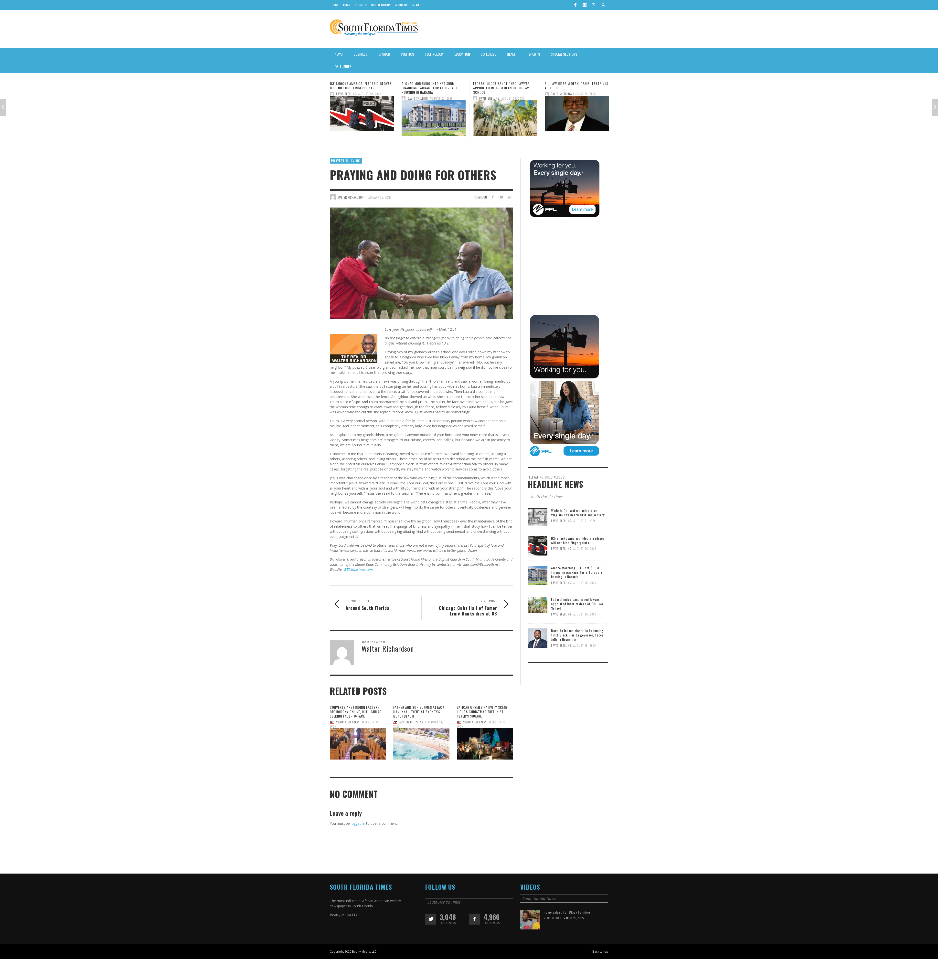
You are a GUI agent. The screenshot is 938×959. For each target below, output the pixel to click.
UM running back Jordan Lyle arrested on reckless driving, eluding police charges (570, 88)
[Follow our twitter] (430, 934)
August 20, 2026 (369, 98)
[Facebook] (575, 5)
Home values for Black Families (567, 927)
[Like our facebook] (474, 934)
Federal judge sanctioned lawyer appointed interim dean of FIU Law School (430, 88)
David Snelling (346, 98)
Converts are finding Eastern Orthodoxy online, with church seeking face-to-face (357, 726)
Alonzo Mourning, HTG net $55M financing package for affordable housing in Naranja (359, 88)
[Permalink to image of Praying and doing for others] (421, 278)
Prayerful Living (346, 175)
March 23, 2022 (574, 933)
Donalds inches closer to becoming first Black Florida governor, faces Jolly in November (577, 650)
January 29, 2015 (379, 212)
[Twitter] (593, 5)
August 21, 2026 (584, 536)
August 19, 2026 (584, 98)
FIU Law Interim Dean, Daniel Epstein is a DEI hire (505, 85)
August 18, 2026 (584, 660)
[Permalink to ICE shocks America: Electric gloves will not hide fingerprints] (537, 560)
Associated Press (348, 737)
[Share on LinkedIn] (509, 211)
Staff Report (553, 933)
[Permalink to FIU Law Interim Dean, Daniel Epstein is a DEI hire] (505, 115)
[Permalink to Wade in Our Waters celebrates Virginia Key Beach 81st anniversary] (537, 532)
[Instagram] (584, 5)
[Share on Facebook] (493, 211)
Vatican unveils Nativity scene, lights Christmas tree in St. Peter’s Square (483, 726)
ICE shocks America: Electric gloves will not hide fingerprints (578, 555)
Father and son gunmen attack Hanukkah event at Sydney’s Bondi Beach (418, 726)
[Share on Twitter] (501, 211)
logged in (358, 838)
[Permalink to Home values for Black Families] (530, 934)
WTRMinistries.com (358, 584)
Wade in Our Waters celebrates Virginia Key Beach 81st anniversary (578, 527)
